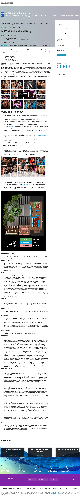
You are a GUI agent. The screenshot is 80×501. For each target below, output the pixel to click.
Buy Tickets (61, 55)
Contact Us (11, 455)
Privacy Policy (40, 488)
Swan (39, 51)
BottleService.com (26, 184)
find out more (66, 455)
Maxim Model (19, 182)
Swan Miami (4, 45)
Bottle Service (4, 27)
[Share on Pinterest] (63, 66)
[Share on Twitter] (61, 66)
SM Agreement (48, 488)
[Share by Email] (69, 66)
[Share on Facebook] (58, 66)
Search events (39, 455)
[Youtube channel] (66, 66)
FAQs (70, 488)
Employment (26, 488)
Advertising (54, 488)
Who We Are (59, 488)
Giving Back (75, 488)
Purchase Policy (33, 488)
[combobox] (64, 479)
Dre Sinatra (59, 24)
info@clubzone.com (57, 493)
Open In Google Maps (10, 128)
